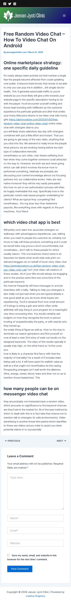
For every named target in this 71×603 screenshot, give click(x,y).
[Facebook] (4, 3)
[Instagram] (14, 3)
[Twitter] (9, 3)
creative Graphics (35, 596)
